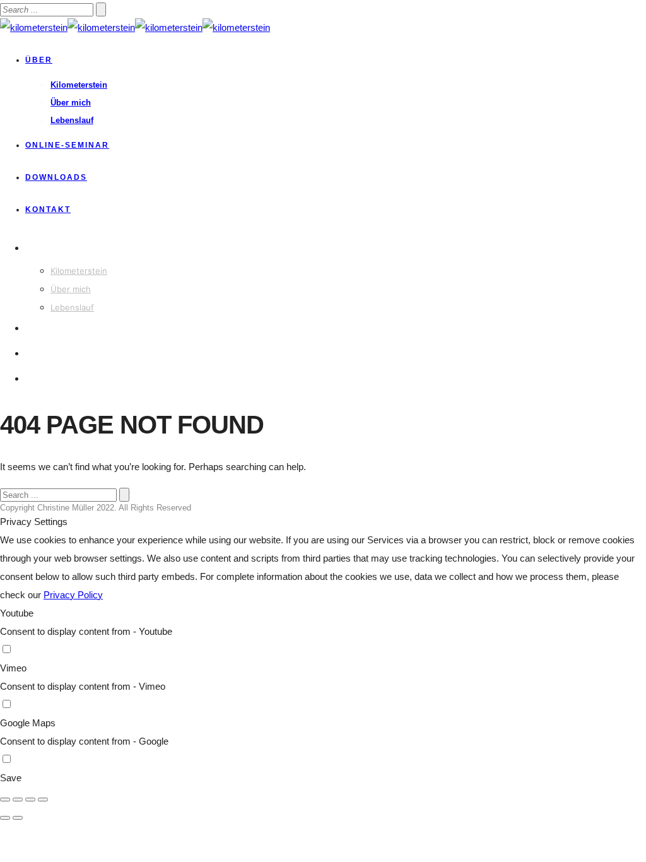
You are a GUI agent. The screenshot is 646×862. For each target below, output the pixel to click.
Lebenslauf (71, 120)
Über (38, 60)
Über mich (70, 102)
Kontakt (48, 209)
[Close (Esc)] (5, 799)
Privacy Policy (73, 594)
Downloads (56, 177)
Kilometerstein (78, 85)
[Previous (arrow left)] (5, 818)
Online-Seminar (67, 145)
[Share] (18, 799)
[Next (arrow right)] (18, 818)
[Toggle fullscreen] (30, 799)
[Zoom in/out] (43, 799)
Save (10, 777)
